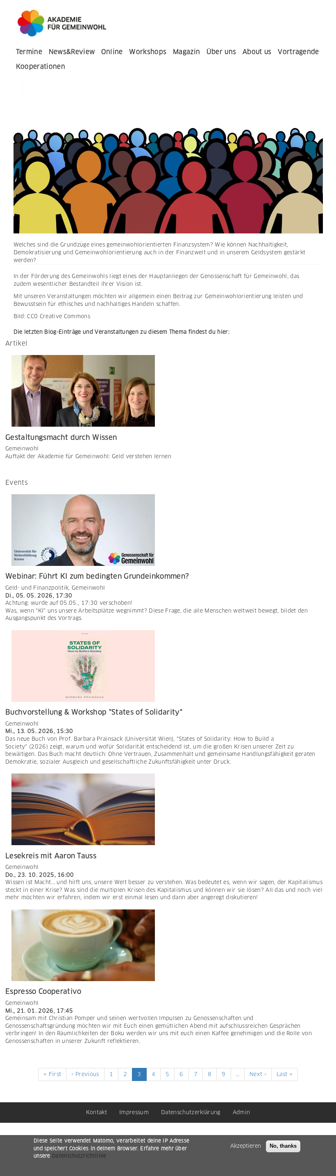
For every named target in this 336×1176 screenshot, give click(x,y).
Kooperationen (40, 66)
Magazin (186, 52)
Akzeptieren (245, 1145)
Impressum (134, 1112)
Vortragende (298, 52)
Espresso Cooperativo (43, 991)
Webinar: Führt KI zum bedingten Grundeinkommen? (97, 576)
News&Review (72, 52)
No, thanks (283, 1146)
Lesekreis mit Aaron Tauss (50, 855)
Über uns (221, 52)
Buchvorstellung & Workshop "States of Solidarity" (93, 712)
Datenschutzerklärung (190, 1112)
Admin (241, 1112)
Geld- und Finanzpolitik (36, 587)
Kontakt (96, 1112)
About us (257, 52)
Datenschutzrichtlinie (79, 1156)
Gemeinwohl (22, 448)
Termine (29, 52)
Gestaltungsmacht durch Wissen (61, 437)
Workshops (147, 52)
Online (112, 52)
